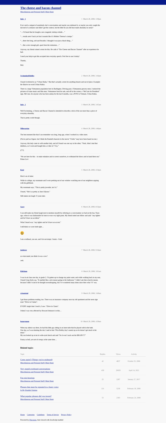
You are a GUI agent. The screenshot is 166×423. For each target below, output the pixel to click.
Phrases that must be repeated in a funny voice (39, 387)
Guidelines (40, 415)
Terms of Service (53, 415)
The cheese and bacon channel (40, 8)
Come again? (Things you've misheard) (36, 359)
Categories (31, 415)
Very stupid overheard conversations (35, 369)
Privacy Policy (66, 415)
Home (22, 415)
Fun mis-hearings (27, 378)
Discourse (32, 420)
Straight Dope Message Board (12, 2)
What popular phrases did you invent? (35, 396)
